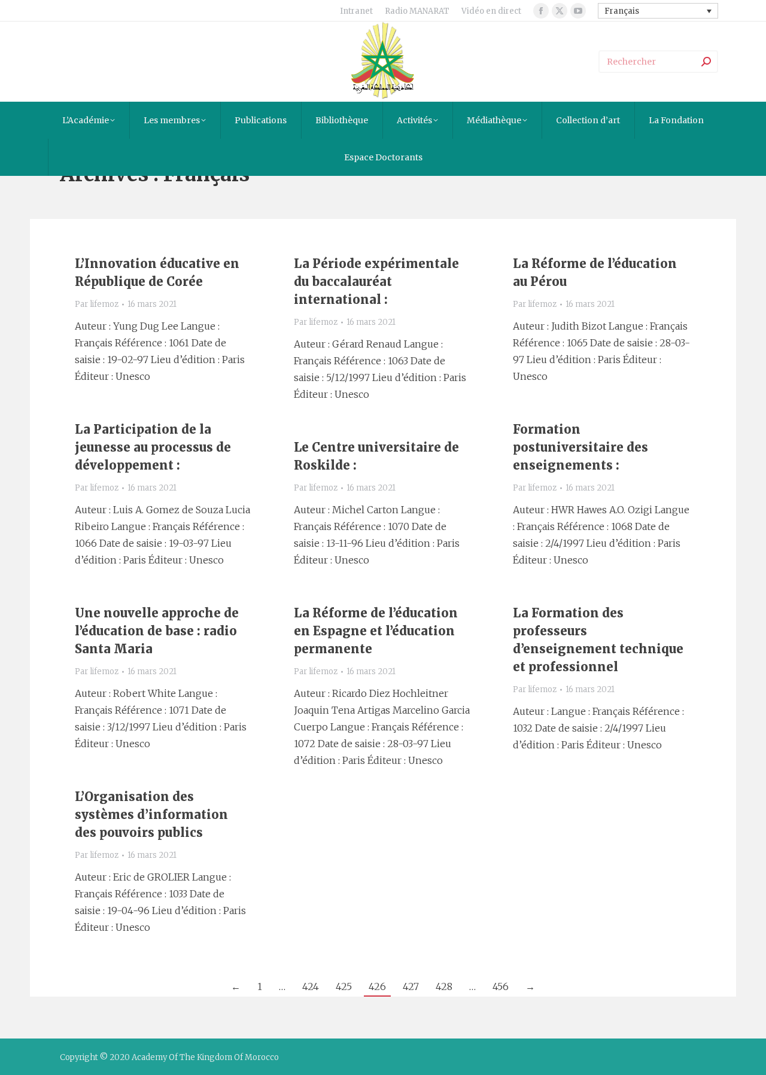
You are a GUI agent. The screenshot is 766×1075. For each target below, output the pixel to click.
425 (344, 986)
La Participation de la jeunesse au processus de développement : (153, 447)
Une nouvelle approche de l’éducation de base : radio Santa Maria (157, 630)
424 (310, 986)
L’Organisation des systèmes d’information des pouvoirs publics (151, 814)
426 (377, 986)
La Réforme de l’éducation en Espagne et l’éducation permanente (376, 630)
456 (501, 986)
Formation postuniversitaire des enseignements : (580, 447)
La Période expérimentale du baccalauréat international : (376, 281)
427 (411, 986)
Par (96, 304)
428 (444, 986)
